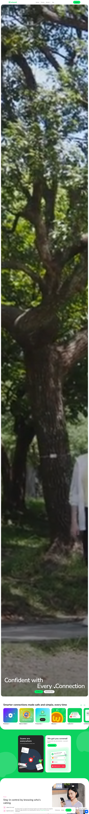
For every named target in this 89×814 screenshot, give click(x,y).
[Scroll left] (81, 705)
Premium (42, 2)
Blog (53, 2)
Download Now (52, 745)
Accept (68, 810)
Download (77, 2)
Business (48, 2)
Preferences (57, 810)
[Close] (73, 810)
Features (37, 2)
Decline (62, 810)
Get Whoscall (38, 691)
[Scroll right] (84, 705)
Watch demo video (49, 691)
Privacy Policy (43, 810)
